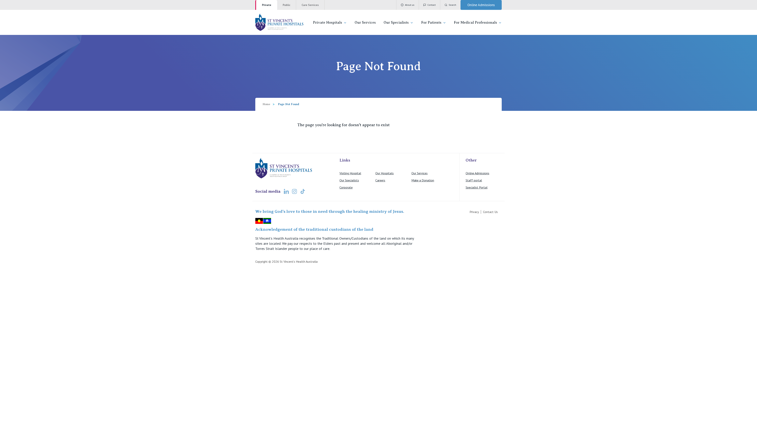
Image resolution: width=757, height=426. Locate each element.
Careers (380, 180)
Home (266, 104)
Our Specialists (396, 22)
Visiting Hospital (350, 173)
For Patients (431, 22)
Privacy (474, 212)
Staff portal (474, 180)
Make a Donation (422, 180)
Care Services (310, 5)
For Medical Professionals (475, 22)
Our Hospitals (384, 173)
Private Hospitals (327, 22)
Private (266, 5)
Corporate (346, 187)
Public (286, 5)
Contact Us (490, 212)
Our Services (365, 22)
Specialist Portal (477, 187)
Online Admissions (477, 173)
